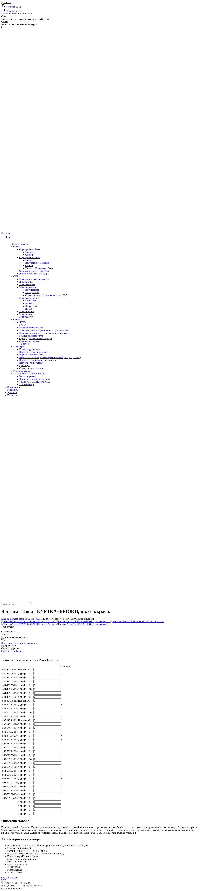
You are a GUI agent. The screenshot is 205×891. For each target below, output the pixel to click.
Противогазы (32, 290)
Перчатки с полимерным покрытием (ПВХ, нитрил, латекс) (50, 357)
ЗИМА (22, 325)
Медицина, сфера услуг (31, 335)
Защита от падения (29, 298)
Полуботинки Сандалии (37, 263)
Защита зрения (26, 311)
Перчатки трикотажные (31, 363)
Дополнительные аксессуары (34, 273)
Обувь (16, 246)
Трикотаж (24, 344)
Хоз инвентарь (26, 384)
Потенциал (31, 303)
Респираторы (32, 292)
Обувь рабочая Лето (29, 257)
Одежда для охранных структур (35, 338)
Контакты (12, 395)
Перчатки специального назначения (37, 360)
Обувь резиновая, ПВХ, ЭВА (34, 271)
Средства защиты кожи (31, 368)
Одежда (17, 319)
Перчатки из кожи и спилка (33, 352)
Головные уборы (21, 371)
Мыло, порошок (27, 376)
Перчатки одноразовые (31, 354)
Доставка (12, 392)
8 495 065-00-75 (13, 6)
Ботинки (29, 252)
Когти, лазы (31, 300)
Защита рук (19, 346)
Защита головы (27, 284)
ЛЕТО (22, 322)
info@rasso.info (13, 11)
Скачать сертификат (11, 651)
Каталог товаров (19, 244)
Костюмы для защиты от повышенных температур (45, 333)
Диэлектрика (26, 281)
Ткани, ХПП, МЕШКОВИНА (34, 381)
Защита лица (25, 314)
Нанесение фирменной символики (19, 643)
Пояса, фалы (31, 306)
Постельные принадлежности (34, 379)
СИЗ (15, 276)
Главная (5, 618)
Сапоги (29, 254)
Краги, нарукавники (29, 349)
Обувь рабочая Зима (29, 249)
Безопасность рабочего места (34, 279)
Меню (8, 237)
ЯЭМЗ (28, 308)
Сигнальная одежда (29, 341)
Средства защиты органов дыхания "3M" (46, 295)
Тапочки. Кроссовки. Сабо (39, 268)
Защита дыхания (27, 287)
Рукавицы (24, 365)
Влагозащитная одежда (31, 327)
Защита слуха (26, 317)
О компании (13, 387)
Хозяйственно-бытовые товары (29, 373)
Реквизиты (12, 390)
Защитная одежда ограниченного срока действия (44, 330)
